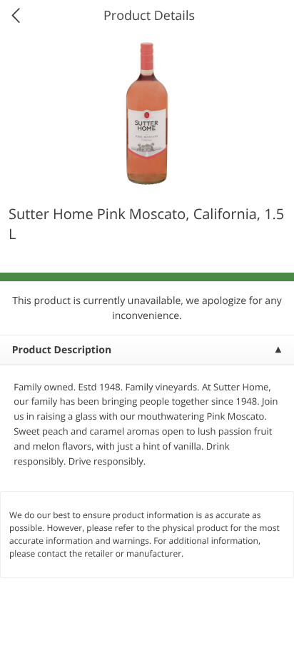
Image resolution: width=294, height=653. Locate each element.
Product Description (61, 350)
